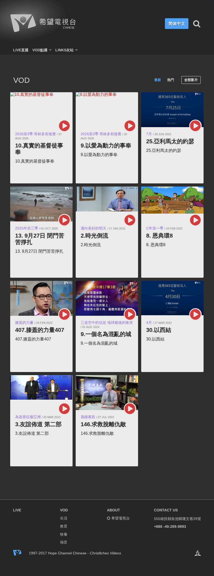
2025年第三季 (26, 228)
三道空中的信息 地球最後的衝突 (107, 322)
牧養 (63, 534)
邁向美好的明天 (93, 228)
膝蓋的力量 (24, 322)
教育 (63, 526)
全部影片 (191, 80)
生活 (63, 518)
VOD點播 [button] (40, 50)
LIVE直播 (20, 50)
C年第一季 (154, 228)
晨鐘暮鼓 (88, 417)
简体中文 (176, 23)
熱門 (170, 80)
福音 (63, 542)
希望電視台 (120, 518)
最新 (157, 80)
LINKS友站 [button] (65, 50)
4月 (149, 322)
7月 (149, 134)
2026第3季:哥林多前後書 (35, 134)
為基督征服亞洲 (28, 417)
